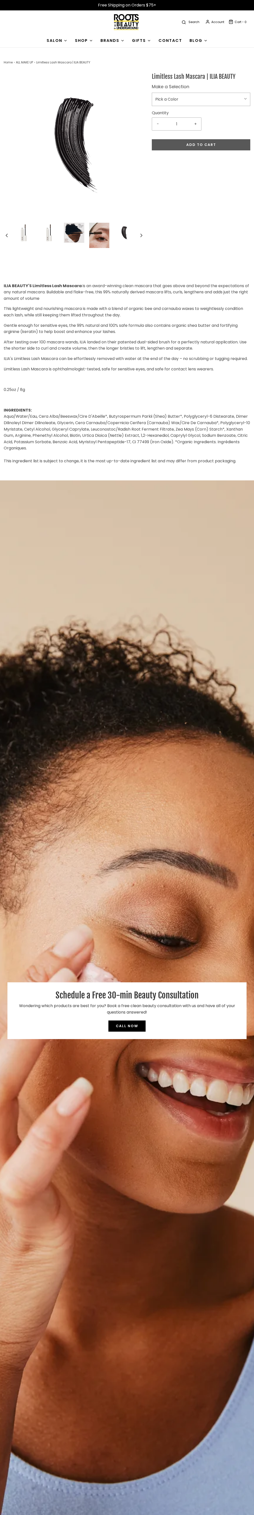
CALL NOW (127, 1025)
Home (8, 62)
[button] (7, 235)
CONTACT (170, 40)
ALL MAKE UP (24, 62)
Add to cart (201, 144)
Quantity (160, 113)
